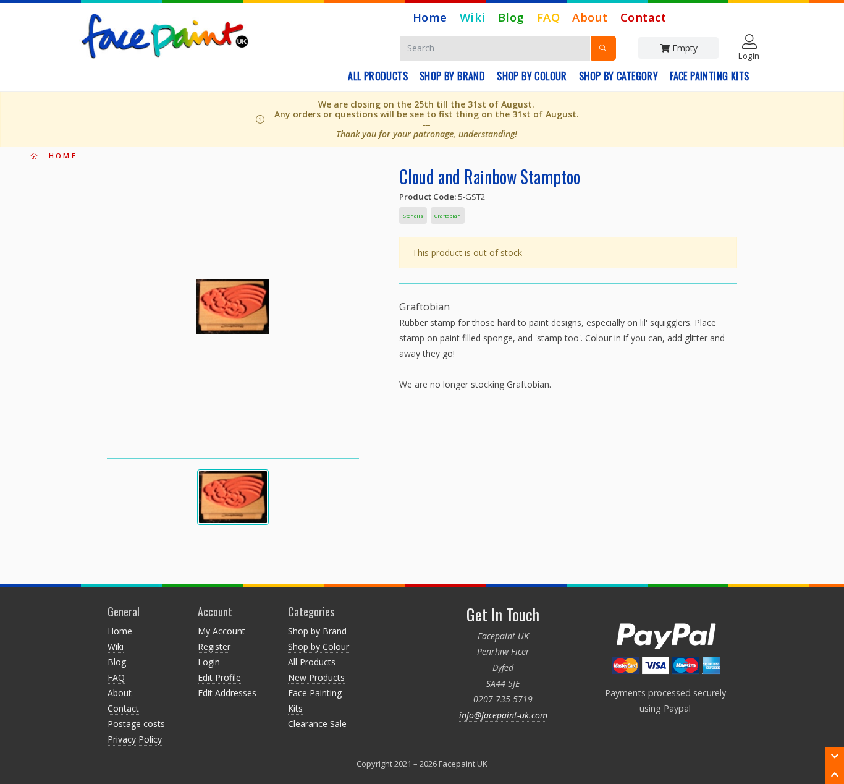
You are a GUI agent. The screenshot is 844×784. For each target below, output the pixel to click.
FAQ (548, 17)
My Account (221, 631)
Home (430, 17)
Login (209, 662)
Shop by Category (618, 76)
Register (214, 646)
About (590, 17)
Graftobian (447, 215)
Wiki (473, 17)
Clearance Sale (317, 724)
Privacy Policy (135, 739)
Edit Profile (219, 677)
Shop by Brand (452, 76)
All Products (378, 76)
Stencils (413, 215)
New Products (316, 677)
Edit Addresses (227, 693)
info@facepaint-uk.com (503, 715)
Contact (643, 17)
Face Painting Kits (709, 76)
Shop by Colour (532, 76)
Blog (511, 17)
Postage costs (136, 724)
